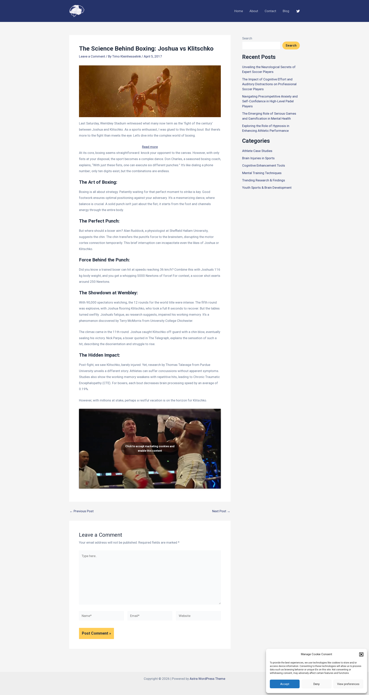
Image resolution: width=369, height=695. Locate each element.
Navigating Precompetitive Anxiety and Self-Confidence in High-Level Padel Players (270, 101)
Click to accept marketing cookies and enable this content (150, 448)
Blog (286, 11)
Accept (284, 684)
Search (247, 38)
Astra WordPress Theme (207, 679)
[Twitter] (298, 11)
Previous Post (82, 511)
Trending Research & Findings (263, 180)
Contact (270, 11)
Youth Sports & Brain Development (267, 187)
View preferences (348, 684)
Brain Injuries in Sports (258, 158)
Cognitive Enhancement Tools (263, 165)
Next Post (221, 511)
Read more (150, 147)
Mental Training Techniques (262, 173)
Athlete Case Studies (257, 151)
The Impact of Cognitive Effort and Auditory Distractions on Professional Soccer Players (269, 84)
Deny (316, 684)
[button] (361, 654)
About (253, 11)
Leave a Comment (92, 56)
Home (238, 11)
